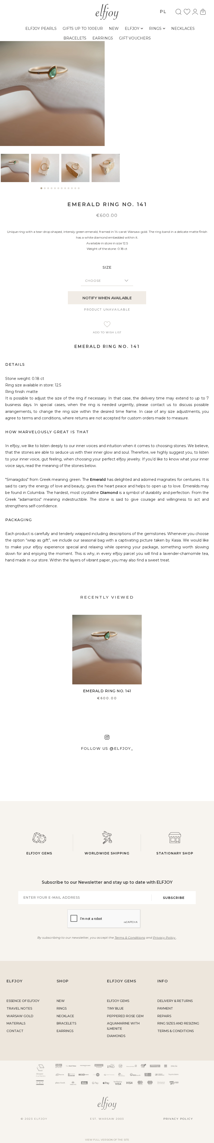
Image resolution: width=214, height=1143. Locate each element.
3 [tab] (48, 190)
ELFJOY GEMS (118, 1001)
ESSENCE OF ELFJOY (23, 1001)
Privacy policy (178, 1119)
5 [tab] (55, 190)
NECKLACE (65, 1016)
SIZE (107, 267)
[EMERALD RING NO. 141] (107, 649)
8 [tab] (65, 190)
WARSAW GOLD (20, 1016)
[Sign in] (195, 12)
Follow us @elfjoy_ (107, 748)
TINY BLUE (115, 1008)
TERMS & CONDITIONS (175, 1031)
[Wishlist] (187, 12)
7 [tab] (62, 190)
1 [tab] (41, 190)
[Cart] (203, 12)
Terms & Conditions (130, 937)
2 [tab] (45, 190)
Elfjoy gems (39, 853)
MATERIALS (16, 1023)
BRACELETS (66, 1023)
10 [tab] (72, 190)
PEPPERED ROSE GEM (125, 1016)
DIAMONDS (116, 1036)
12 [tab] (79, 190)
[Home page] (107, 11)
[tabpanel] (15, 168)
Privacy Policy (164, 937)
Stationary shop (174, 853)
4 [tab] (51, 190)
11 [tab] (75, 190)
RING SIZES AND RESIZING (178, 1023)
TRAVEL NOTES (19, 1008)
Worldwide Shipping (107, 853)
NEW (61, 1001)
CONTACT (15, 1031)
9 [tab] (68, 190)
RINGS (62, 1008)
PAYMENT (165, 1008)
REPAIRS (164, 1016)
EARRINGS (65, 1031)
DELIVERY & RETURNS (175, 1001)
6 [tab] (58, 190)
